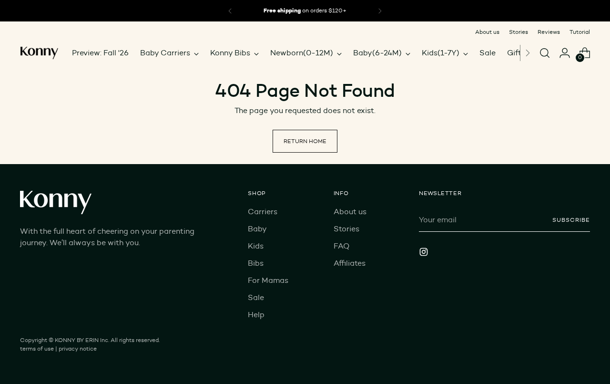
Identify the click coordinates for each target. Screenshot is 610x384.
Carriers (262, 211)
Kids (256, 245)
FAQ (341, 245)
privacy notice (78, 348)
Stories (346, 228)
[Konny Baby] (39, 53)
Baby (257, 228)
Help (256, 314)
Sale (256, 297)
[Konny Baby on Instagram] (424, 253)
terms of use (37, 348)
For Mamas (268, 280)
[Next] (527, 53)
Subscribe (571, 219)
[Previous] (230, 10)
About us (350, 211)
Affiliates (350, 263)
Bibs (256, 263)
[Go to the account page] (564, 52)
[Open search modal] (544, 52)
